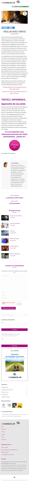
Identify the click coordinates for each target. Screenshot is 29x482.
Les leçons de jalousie (15, 223)
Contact (3, 431)
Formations (3, 429)
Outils (2, 436)
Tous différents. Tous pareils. (7, 454)
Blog (2, 426)
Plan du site (25, 480)
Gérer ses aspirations (15, 253)
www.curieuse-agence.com (16, 185)
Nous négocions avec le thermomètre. (9, 449)
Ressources (3, 439)
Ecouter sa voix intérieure (16, 215)
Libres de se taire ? (5, 452)
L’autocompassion (14, 246)
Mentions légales (18, 480)
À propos (3, 434)
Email (2, 322)
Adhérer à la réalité (14, 238)
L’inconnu (12, 231)
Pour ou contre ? (4, 447)
